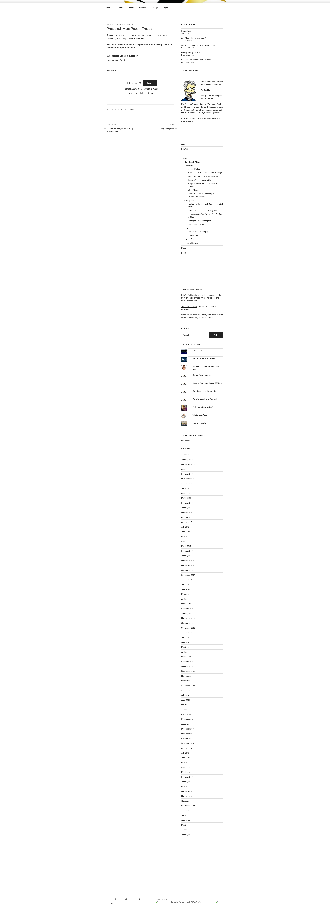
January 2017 (187, 555)
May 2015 (185, 647)
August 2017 (186, 522)
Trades (132, 110)
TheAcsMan (127, 25)
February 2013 (187, 777)
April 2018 (185, 493)
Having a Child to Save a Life (199, 180)
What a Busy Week (200, 414)
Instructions (186, 31)
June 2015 (185, 642)
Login (165, 7)
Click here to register (148, 93)
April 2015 (185, 652)
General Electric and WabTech (204, 399)
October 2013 (187, 738)
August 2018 (186, 483)
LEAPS (187, 228)
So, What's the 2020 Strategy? (204, 358)
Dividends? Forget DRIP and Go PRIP (203, 176)
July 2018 (185, 488)
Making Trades (194, 169)
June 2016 (185, 589)
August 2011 (186, 810)
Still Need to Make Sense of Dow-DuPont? (198, 45)
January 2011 (187, 834)
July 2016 (185, 584)
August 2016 (186, 579)
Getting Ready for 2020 (190, 52)
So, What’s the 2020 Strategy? (193, 38)
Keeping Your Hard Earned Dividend (196, 59)
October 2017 (187, 517)
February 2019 (187, 474)
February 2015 (187, 661)
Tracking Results (199, 422)
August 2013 (186, 748)
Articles (142, 7)
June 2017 (185, 531)
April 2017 (185, 541)
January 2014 (187, 724)
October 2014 (187, 680)
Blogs (155, 7)
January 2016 (187, 613)
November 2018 (188, 478)
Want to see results (189, 306)
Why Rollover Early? (196, 224)
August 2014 (186, 690)
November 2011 (188, 796)
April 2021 (185, 454)
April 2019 (185, 469)
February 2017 (187, 551)
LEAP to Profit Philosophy (198, 231)
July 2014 (185, 695)
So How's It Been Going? (202, 407)
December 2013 (188, 728)
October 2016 (187, 570)
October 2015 (187, 623)
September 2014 (188, 685)
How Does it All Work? (193, 162)
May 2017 (185, 536)
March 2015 (186, 656)
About (131, 7)
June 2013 (185, 757)
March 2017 (186, 546)
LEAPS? (120, 7)
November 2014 (188, 676)
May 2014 (185, 704)
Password (112, 70)
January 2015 (187, 666)
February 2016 (187, 608)
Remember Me (135, 83)
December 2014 (188, 671)
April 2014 (185, 709)
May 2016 (185, 594)
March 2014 (186, 714)
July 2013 (185, 753)
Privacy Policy (190, 239)
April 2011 (185, 829)
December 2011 (188, 791)
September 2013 (188, 743)
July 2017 (185, 527)
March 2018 (186, 498)
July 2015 (185, 637)
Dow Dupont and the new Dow (204, 391)
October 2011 (187, 801)
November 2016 (188, 565)
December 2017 (188, 512)
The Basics (188, 165)
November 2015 (188, 618)
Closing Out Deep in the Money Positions (204, 210)
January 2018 (187, 507)
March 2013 (186, 772)
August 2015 (186, 632)
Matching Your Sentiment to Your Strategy (205, 172)
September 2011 (188, 805)
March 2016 (186, 603)
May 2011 (185, 825)
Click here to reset (149, 89)
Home (109, 7)
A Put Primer (193, 190)
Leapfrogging (193, 235)
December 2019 (188, 464)
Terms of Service (191, 243)
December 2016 (188, 560)
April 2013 (185, 767)
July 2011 (185, 815)
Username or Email (116, 60)
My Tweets (185, 440)
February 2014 (187, 719)
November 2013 (188, 733)
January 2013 (187, 781)
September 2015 (188, 627)
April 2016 (185, 599)
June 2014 (185, 700)
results (184, 112)
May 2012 (185, 786)
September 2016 (188, 575)
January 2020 (187, 459)
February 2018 (187, 502)
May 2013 (185, 762)
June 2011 (185, 820)
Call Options (189, 200)
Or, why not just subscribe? (131, 38)
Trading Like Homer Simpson (199, 220)
